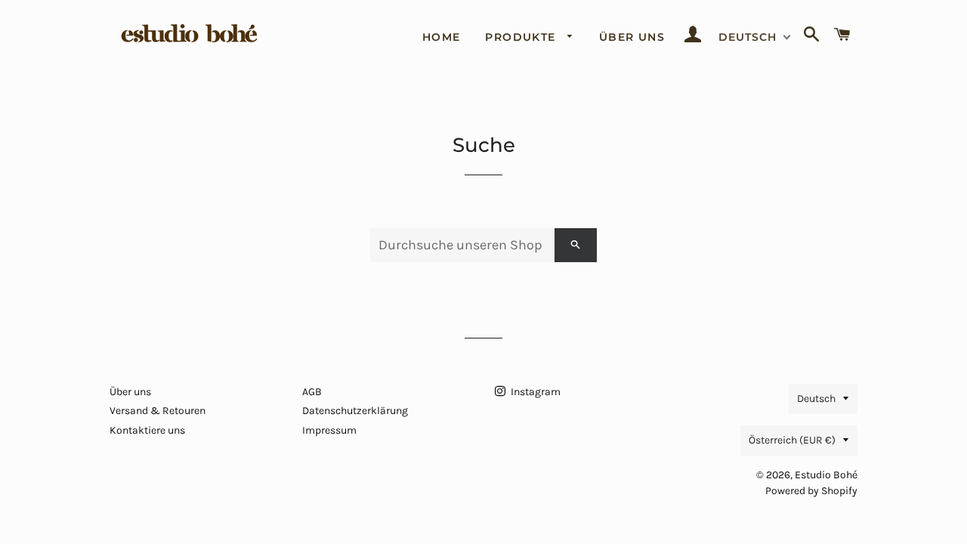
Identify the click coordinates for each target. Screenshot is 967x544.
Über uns (632, 37)
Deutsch (816, 398)
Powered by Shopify (811, 490)
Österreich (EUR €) (792, 440)
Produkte (522, 37)
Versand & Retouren (157, 410)
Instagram (534, 391)
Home (441, 37)
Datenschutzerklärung (355, 410)
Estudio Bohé (826, 474)
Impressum (329, 430)
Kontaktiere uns (147, 430)
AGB (312, 391)
